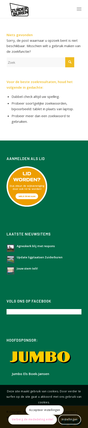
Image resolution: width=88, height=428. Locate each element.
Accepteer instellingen (44, 410)
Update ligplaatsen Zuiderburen (40, 257)
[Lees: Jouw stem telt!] (11, 271)
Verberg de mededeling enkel (32, 419)
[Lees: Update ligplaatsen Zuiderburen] (11, 259)
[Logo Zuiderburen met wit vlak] (36, 9)
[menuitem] (79, 9)
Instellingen (70, 419)
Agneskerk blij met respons (36, 246)
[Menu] (79, 9)
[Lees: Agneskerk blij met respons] (11, 248)
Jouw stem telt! (27, 268)
